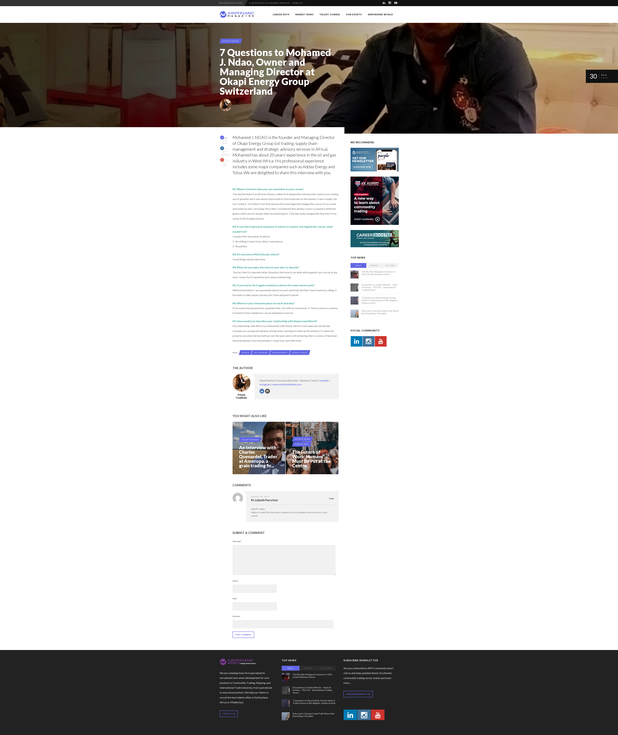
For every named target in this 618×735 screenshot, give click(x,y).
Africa (245, 352)
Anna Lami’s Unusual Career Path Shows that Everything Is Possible (380, 312)
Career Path (281, 14)
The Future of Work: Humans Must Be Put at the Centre (311, 459)
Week (358, 265)
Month (374, 265)
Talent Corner (329, 14)
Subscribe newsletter (358, 694)
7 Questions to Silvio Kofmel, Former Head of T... (281, 3)
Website (236, 616)
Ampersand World (380, 14)
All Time (390, 265)
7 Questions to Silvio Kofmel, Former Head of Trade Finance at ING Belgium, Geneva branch (379, 300)
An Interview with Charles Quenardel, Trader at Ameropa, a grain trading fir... (258, 456)
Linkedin (323, 380)
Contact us (228, 713)
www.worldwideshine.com (286, 384)
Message (237, 541)
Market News (304, 14)
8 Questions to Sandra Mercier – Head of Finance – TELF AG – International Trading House (379, 287)
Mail (235, 598)
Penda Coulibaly (241, 396)
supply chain (299, 352)
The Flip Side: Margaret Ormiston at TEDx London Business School (378, 273)
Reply (331, 498)
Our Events (354, 14)
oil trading (261, 352)
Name (235, 581)
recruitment (279, 352)
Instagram (265, 384)
